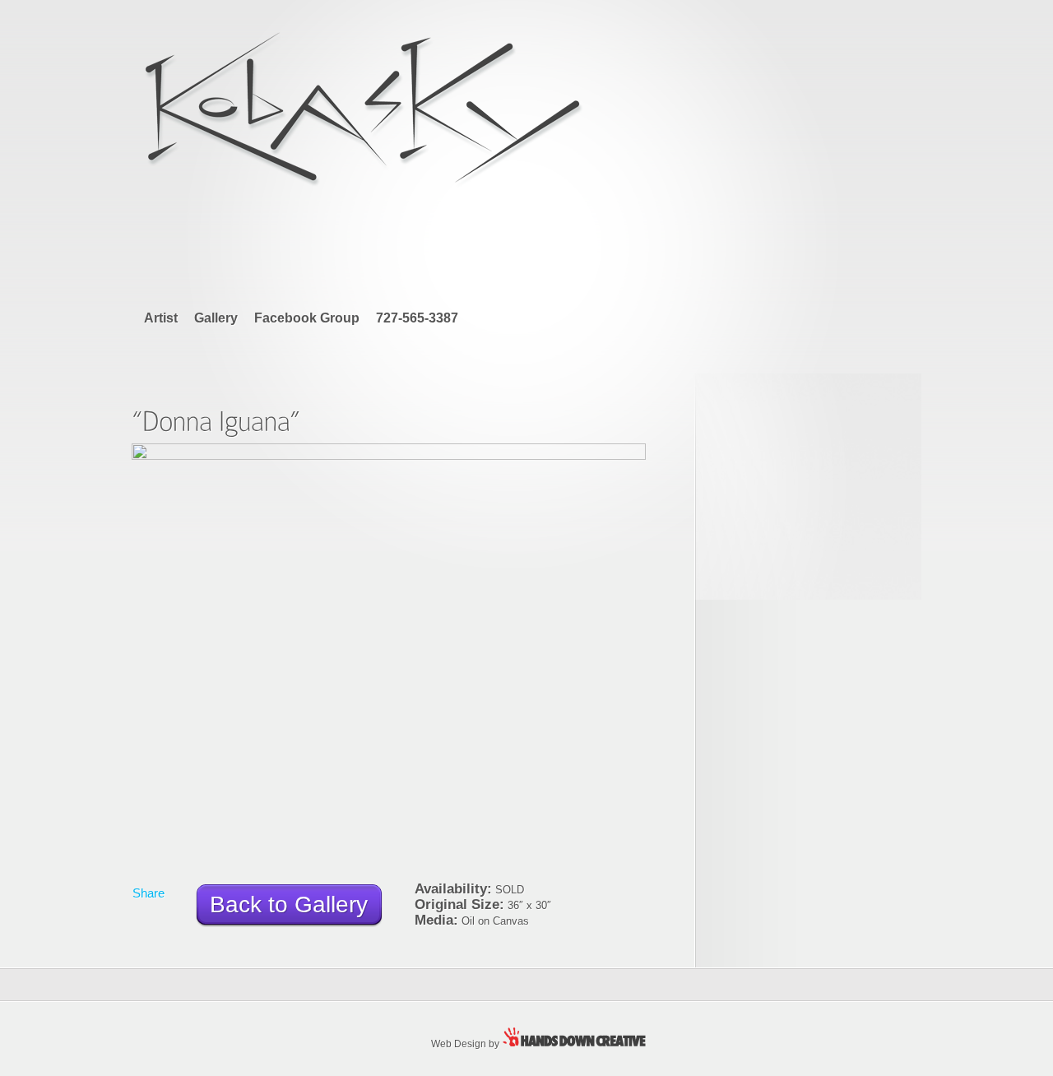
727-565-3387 (417, 318)
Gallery (216, 318)
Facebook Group (307, 318)
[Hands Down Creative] (580, 1043)
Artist (161, 318)
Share (148, 893)
